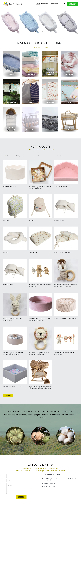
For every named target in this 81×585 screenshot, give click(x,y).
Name (9, 476)
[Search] (64, 4)
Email (8, 480)
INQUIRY (72, 4)
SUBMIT (21, 497)
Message (9, 485)
